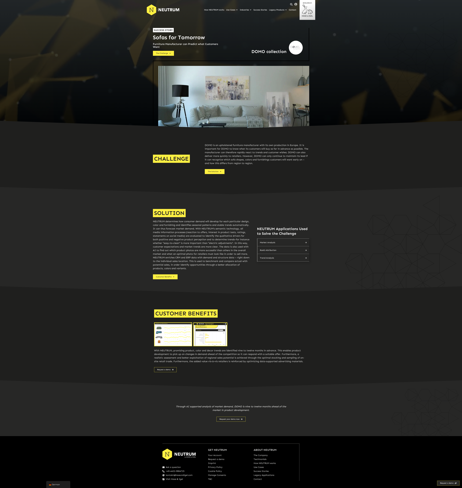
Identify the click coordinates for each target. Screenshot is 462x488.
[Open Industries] (251, 9)
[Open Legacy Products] (286, 9)
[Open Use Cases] (237, 9)
